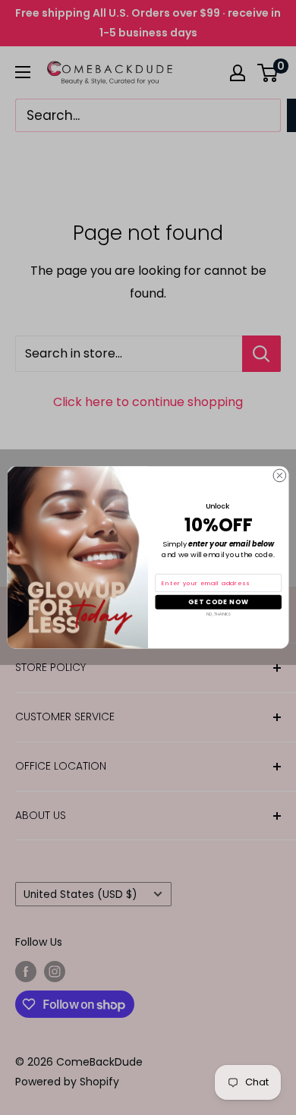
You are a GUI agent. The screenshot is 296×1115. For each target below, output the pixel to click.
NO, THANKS (218, 614)
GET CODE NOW (218, 601)
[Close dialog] (279, 475)
